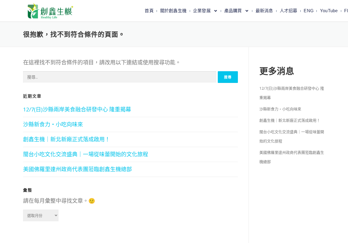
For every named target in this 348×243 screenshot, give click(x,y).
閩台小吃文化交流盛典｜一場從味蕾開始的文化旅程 (85, 154)
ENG (308, 10)
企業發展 (202, 10)
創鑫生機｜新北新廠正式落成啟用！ (66, 139)
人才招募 (288, 10)
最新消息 (264, 10)
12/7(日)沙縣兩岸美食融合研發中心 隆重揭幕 (77, 109)
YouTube (329, 10)
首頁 (149, 10)
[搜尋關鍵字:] (119, 77)
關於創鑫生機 (173, 10)
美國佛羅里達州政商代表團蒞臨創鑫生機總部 (77, 169)
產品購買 (233, 10)
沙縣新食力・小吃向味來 (53, 124)
